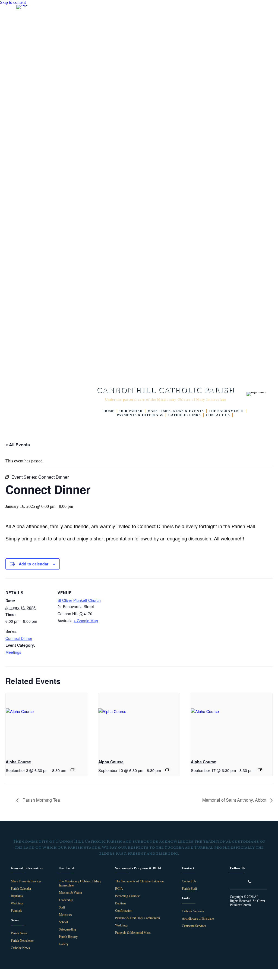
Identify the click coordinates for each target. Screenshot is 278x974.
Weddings (17, 903)
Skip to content (13, 2)
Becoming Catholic (127, 896)
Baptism (120, 903)
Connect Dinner (18, 638)
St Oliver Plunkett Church (79, 600)
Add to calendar (33, 564)
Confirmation (123, 911)
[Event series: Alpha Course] (72, 769)
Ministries (65, 915)
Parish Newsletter (22, 940)
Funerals (16, 911)
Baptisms (17, 896)
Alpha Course (18, 761)
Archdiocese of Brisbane (198, 918)
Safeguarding (67, 929)
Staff (62, 907)
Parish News (19, 933)
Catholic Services (193, 911)
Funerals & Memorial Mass (133, 933)
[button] (232, 881)
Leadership (66, 900)
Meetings (13, 652)
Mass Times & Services (26, 881)
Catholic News (20, 948)
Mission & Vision (70, 893)
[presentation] (46, 723)
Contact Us (189, 881)
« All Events (17, 444)
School (63, 922)
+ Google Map (86, 620)
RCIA (119, 889)
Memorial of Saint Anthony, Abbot (234, 800)
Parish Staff (189, 889)
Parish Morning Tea (40, 800)
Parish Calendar (21, 889)
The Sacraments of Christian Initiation (139, 881)
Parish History (68, 937)
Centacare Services (194, 926)
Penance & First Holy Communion (137, 918)
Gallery (63, 944)
